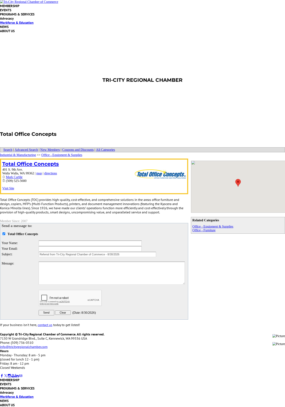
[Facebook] (2, 376)
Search (7, 149)
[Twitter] (5, 376)
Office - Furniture (204, 230)
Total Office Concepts (30, 164)
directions (50, 173)
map (39, 173)
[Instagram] (9, 376)
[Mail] (20, 376)
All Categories (105, 149)
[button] (238, 183)
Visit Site (8, 188)
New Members (50, 149)
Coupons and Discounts (78, 149)
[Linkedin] (17, 376)
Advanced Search (26, 149)
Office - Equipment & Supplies (212, 226)
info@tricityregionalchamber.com (24, 347)
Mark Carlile (14, 177)
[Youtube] (13, 376)
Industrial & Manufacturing (18, 155)
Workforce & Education (17, 22)
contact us (45, 325)
